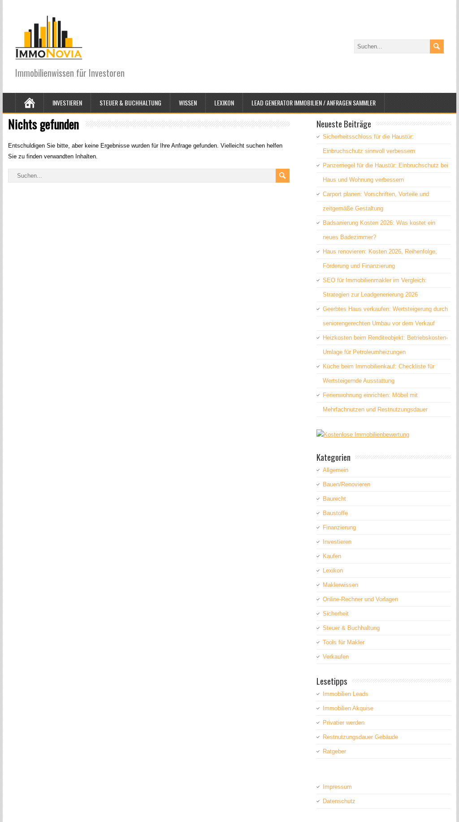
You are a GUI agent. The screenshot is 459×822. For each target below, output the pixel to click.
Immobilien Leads (345, 694)
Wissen (188, 102)
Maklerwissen (340, 585)
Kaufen (332, 556)
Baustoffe (335, 513)
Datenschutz (339, 801)
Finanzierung (339, 527)
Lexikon (224, 102)
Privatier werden (343, 722)
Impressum (337, 786)
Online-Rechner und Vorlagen (360, 599)
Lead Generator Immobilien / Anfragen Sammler (313, 102)
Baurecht (334, 498)
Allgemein (335, 470)
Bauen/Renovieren (346, 484)
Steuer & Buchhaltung (130, 102)
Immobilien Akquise (348, 708)
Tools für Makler (343, 642)
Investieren (67, 102)
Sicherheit (336, 613)
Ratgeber (334, 751)
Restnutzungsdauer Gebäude (360, 737)
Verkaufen (336, 656)
